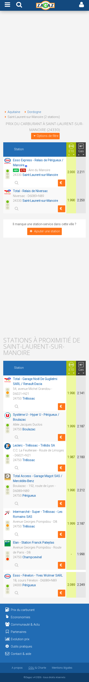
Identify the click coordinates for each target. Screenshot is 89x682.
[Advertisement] (44, 61)
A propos (17, 667)
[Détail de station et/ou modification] (16, 183)
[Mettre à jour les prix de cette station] (61, 183)
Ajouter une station (47, 231)
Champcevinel (32, 557)
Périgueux (29, 496)
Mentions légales (62, 667)
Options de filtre (47, 136)
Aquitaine (14, 112)
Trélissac (28, 398)
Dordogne (34, 112)
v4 (34, 677)
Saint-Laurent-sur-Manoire (40, 175)
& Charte (37, 667)
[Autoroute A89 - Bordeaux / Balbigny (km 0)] (27, 165)
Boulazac (28, 429)
